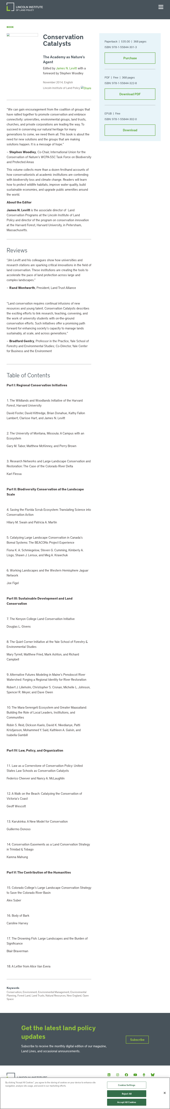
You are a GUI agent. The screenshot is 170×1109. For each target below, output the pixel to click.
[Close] (164, 1093)
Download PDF (130, 94)
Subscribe (137, 1039)
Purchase (130, 58)
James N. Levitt (66, 68)
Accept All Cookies (126, 1102)
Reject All (126, 1093)
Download (130, 130)
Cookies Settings (126, 1085)
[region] (85, 1093)
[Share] (86, 88)
